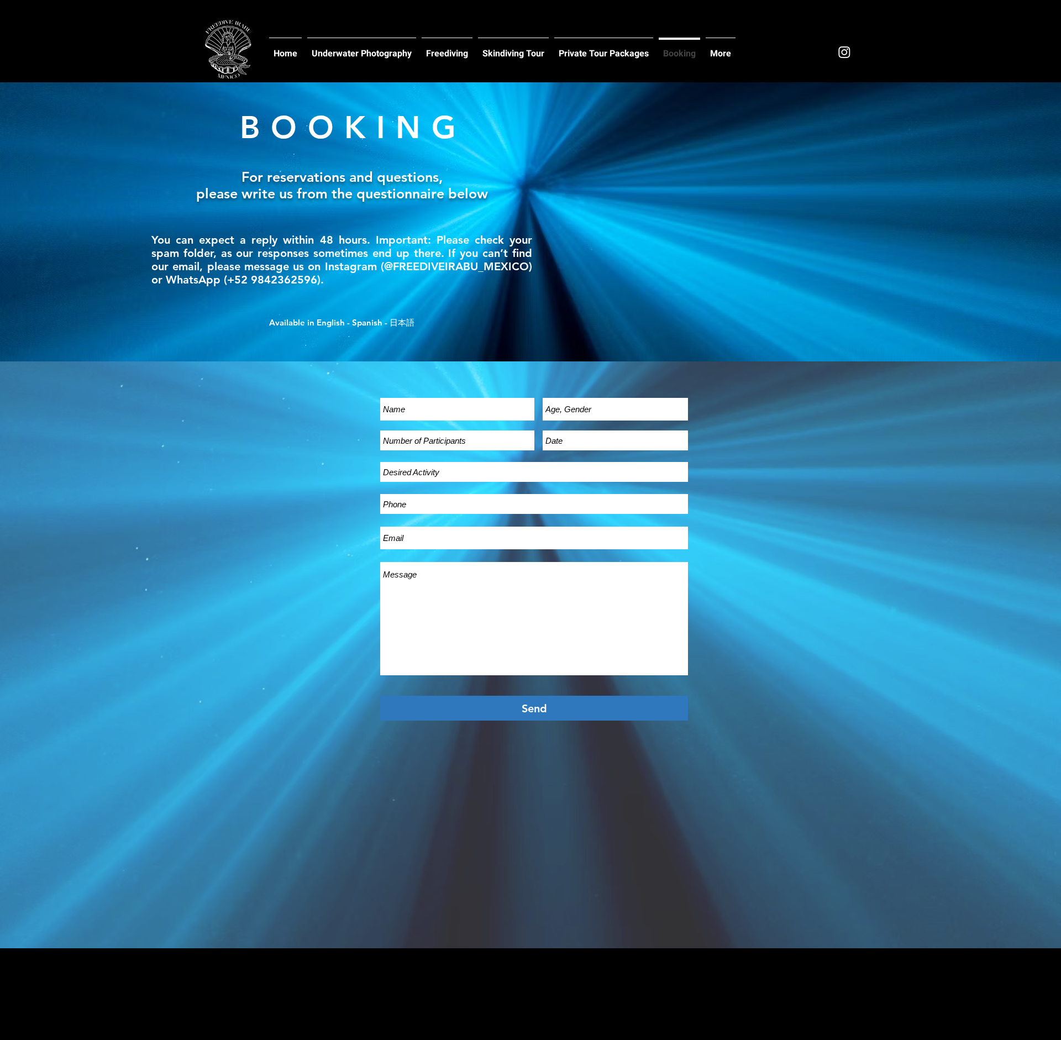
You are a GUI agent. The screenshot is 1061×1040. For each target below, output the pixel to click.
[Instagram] (844, 52)
